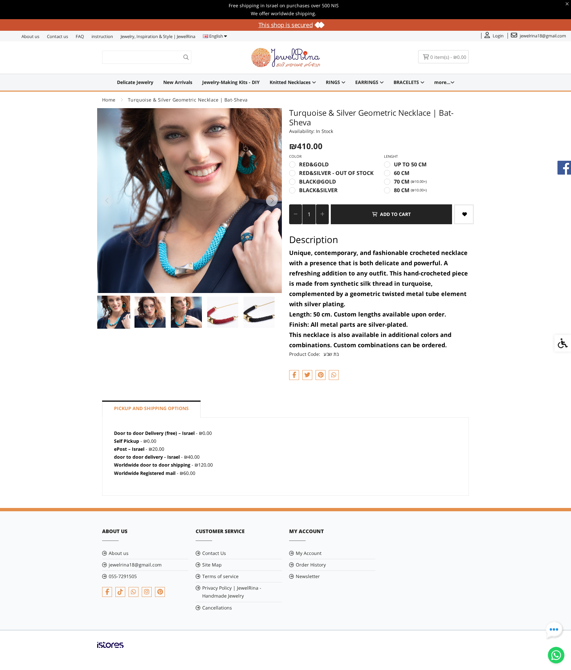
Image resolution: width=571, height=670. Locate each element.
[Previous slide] (107, 200)
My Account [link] (309, 553)
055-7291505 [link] (123, 576)
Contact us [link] (57, 36)
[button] (113, 312)
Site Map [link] (212, 565)
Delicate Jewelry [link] (135, 82)
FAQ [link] (80, 36)
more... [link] (442, 82)
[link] (556, 655)
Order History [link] (311, 565)
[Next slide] (272, 200)
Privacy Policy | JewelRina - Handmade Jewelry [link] (231, 592)
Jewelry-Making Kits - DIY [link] (231, 82)
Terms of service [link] (220, 576)
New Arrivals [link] (177, 82)
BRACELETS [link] (407, 82)
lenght (391, 156)
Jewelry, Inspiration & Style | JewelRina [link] (158, 36)
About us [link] (30, 36)
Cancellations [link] (217, 608)
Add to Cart (395, 214)
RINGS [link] (333, 82)
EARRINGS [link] (367, 82)
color (295, 156)
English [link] (216, 36)
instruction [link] (102, 36)
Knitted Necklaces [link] (291, 82)
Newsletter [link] (308, 576)
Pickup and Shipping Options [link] (151, 408)
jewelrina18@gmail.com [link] (135, 565)
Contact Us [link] (214, 553)
